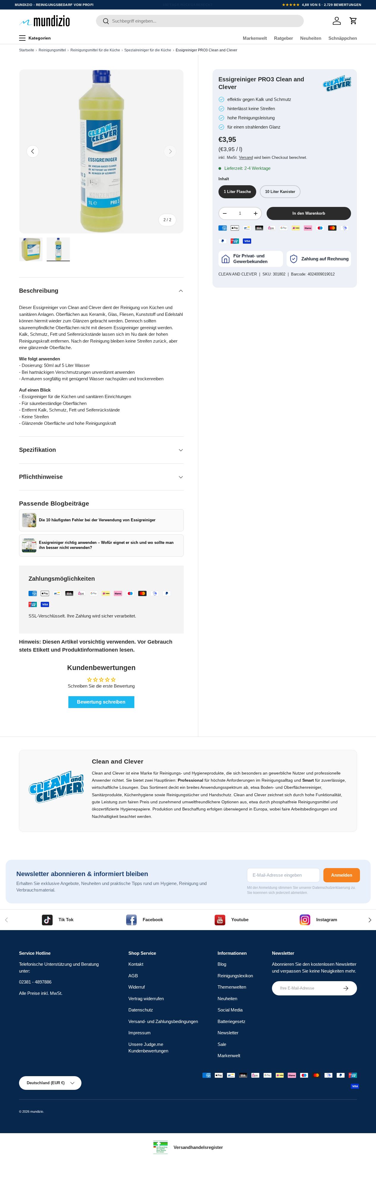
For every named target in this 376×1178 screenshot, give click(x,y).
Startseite (26, 50)
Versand (246, 157)
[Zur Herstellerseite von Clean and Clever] (337, 83)
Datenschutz (140, 1009)
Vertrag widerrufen (146, 998)
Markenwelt (255, 38)
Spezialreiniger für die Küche (147, 50)
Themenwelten (232, 986)
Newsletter (228, 1032)
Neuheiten (310, 38)
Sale (222, 1044)
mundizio (36, 1111)
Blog (222, 964)
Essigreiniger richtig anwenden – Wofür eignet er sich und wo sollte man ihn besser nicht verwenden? (106, 545)
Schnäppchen (342, 38)
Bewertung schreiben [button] (101, 701)
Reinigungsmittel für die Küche (95, 50)
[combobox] (200, 21)
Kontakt (135, 964)
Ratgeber (283, 38)
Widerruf (136, 986)
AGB (133, 975)
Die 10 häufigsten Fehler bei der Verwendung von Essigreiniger (97, 520)
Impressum (139, 1032)
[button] (353, 20)
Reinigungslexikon (235, 975)
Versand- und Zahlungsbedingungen (163, 1021)
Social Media (230, 1009)
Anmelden (341, 875)
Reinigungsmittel (52, 50)
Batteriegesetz (232, 1021)
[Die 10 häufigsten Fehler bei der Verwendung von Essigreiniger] (29, 520)
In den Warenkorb (308, 213)
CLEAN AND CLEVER (237, 274)
